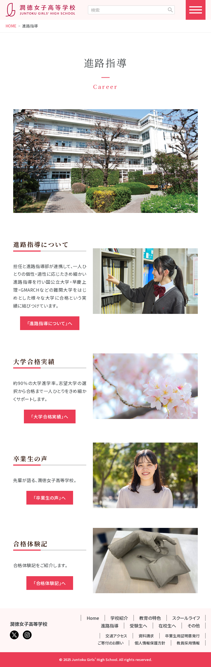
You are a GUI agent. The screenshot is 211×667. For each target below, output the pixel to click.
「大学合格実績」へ (49, 416)
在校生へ (167, 626)
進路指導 (109, 626)
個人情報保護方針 (150, 643)
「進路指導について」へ (50, 323)
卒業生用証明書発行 (182, 635)
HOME (10, 26)
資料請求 (146, 635)
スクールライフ (186, 618)
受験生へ (138, 626)
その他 (193, 626)
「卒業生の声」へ (50, 497)
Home (93, 618)
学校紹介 (119, 618)
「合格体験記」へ (50, 583)
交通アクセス (116, 635)
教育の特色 (150, 618)
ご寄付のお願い (110, 643)
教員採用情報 (188, 643)
